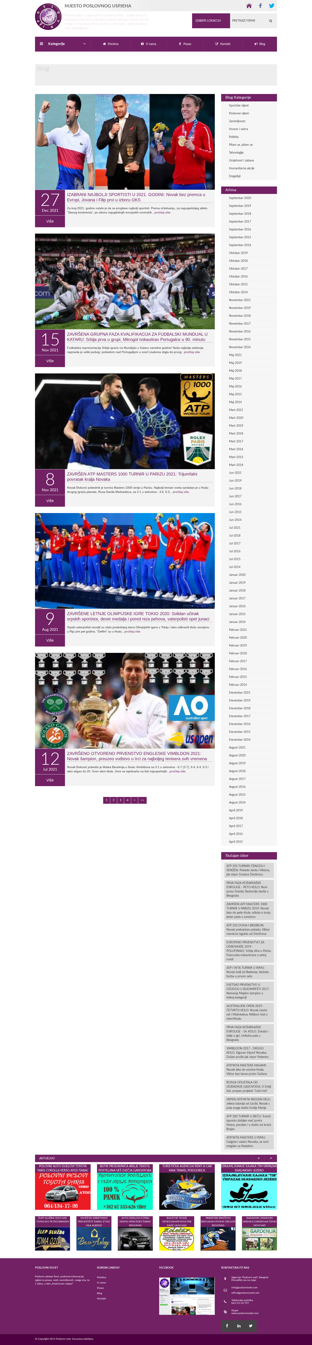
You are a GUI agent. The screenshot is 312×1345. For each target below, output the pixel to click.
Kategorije (56, 44)
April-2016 (236, 834)
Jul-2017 (234, 543)
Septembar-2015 (240, 237)
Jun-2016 (235, 504)
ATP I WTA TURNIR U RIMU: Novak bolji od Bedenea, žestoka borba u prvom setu (247, 972)
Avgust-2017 (237, 779)
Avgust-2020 (237, 755)
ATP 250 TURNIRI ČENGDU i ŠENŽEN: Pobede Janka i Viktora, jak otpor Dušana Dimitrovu (248, 870)
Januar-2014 (237, 622)
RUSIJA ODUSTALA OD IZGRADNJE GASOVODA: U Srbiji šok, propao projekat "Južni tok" (248, 1087)
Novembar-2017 (240, 323)
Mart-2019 (236, 425)
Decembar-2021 (239, 692)
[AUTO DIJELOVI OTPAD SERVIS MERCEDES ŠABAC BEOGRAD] (135, 1238)
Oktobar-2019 (238, 253)
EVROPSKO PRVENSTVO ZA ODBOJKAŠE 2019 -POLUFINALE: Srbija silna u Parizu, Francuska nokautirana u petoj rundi (248, 951)
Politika (234, 137)
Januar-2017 (237, 598)
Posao (100, 1288)
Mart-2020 (236, 418)
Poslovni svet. (63, 1339)
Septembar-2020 (240, 198)
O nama (101, 1282)
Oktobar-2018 (238, 260)
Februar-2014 (238, 684)
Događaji (234, 176)
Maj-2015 (235, 394)
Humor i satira (238, 129)
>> (142, 800)
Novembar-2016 (240, 331)
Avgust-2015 (237, 794)
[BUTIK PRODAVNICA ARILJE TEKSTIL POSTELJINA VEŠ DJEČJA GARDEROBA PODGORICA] (125, 1191)
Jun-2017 (235, 496)
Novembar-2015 (240, 339)
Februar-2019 (238, 645)
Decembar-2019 (239, 700)
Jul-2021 (234, 527)
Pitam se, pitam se (241, 144)
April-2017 (236, 826)
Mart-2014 (236, 465)
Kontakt (101, 1298)
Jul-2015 (234, 559)
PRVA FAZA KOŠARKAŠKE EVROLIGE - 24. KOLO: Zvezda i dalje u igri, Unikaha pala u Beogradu (247, 1034)
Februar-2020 (238, 637)
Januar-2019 (237, 582)
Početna (101, 1277)
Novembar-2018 (240, 315)
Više (50, 221)
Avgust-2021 (237, 747)
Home (248, 5)
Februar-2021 (238, 629)
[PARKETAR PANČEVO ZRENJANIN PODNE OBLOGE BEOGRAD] (218, 1238)
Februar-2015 (238, 677)
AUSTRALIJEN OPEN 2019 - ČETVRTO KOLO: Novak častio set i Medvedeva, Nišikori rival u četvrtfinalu (247, 1012)
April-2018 (236, 818)
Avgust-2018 (237, 771)
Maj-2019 (235, 363)
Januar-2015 (237, 614)
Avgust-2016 (237, 786)
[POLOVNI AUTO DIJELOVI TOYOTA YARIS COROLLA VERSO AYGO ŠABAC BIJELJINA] (63, 1191)
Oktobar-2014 (238, 292)
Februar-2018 (238, 653)
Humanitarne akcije (241, 168)
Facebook (260, 5)
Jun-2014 (235, 520)
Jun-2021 (235, 472)
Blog (99, 1293)
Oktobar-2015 (238, 284)
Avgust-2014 (237, 802)
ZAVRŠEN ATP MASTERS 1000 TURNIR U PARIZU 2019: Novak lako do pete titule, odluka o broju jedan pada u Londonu (248, 911)
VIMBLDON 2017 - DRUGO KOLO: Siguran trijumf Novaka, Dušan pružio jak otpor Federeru (247, 1053)
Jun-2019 (235, 480)
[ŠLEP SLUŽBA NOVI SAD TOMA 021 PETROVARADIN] (52, 1238)
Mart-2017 (236, 441)
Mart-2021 (236, 410)
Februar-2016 (238, 669)
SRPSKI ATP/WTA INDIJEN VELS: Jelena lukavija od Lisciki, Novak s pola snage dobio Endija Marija (248, 1103)
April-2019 (236, 810)
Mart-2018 (236, 433)
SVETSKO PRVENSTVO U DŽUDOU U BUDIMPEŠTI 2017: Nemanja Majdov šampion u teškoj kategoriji (247, 991)
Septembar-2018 (240, 213)
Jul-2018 (234, 535)
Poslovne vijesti (239, 113)
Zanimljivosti (237, 121)
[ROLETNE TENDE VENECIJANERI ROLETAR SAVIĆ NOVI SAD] (176, 1238)
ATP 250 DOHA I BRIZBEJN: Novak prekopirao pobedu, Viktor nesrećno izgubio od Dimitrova (248, 929)
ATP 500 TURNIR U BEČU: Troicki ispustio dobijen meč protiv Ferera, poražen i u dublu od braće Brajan (248, 1123)
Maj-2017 (235, 378)
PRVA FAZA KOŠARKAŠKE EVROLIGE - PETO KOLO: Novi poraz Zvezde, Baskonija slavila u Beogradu (247, 889)
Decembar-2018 (239, 708)
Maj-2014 (235, 402)
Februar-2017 (238, 661)
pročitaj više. (163, 212)
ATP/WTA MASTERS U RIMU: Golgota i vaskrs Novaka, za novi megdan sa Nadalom (247, 1142)
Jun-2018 (235, 488)
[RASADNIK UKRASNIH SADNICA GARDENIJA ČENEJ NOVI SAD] (259, 1238)
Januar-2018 (237, 590)
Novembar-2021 (240, 300)
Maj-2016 (235, 386)
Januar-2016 (237, 606)
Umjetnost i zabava (241, 160)
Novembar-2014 (240, 347)
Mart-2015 (236, 457)
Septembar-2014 (240, 245)
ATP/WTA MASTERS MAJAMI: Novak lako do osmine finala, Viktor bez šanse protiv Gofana (246, 1070)
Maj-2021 (235, 355)
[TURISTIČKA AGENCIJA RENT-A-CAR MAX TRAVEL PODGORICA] (187, 1191)
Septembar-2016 (240, 229)
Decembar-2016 (239, 724)
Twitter (271, 5)
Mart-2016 (236, 449)
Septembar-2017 (240, 221)
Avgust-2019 (237, 763)
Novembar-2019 (240, 308)
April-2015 (236, 841)
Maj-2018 (235, 370)
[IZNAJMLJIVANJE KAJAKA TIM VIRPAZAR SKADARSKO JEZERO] (249, 1191)
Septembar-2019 (240, 206)
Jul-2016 (234, 551)
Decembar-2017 (239, 716)
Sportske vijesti (239, 105)
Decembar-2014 (239, 739)
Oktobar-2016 (238, 276)
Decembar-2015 (239, 732)
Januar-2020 (237, 575)
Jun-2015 (235, 512)
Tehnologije (236, 152)
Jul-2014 (234, 567)
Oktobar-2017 (238, 268)
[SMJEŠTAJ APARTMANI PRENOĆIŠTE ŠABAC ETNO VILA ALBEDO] (93, 1238)
